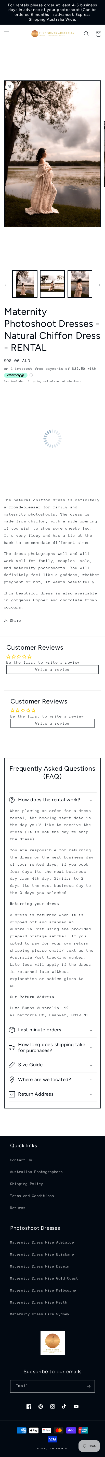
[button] (6, 34)
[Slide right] (99, 285)
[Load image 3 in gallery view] (80, 284)
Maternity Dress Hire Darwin (40, 1266)
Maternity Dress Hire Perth (38, 1302)
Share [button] (15, 620)
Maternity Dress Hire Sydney (40, 1314)
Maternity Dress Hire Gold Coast (44, 1278)
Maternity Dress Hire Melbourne (43, 1290)
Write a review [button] (52, 669)
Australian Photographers (36, 1172)
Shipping (35, 381)
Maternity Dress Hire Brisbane (42, 1254)
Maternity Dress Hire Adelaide (42, 1242)
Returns (17, 1208)
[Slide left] (5, 285)
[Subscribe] (89, 1386)
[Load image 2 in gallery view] (52, 284)
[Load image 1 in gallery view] (24, 284)
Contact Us (21, 1160)
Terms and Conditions (32, 1196)
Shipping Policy (26, 1184)
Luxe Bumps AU (58, 1448)
